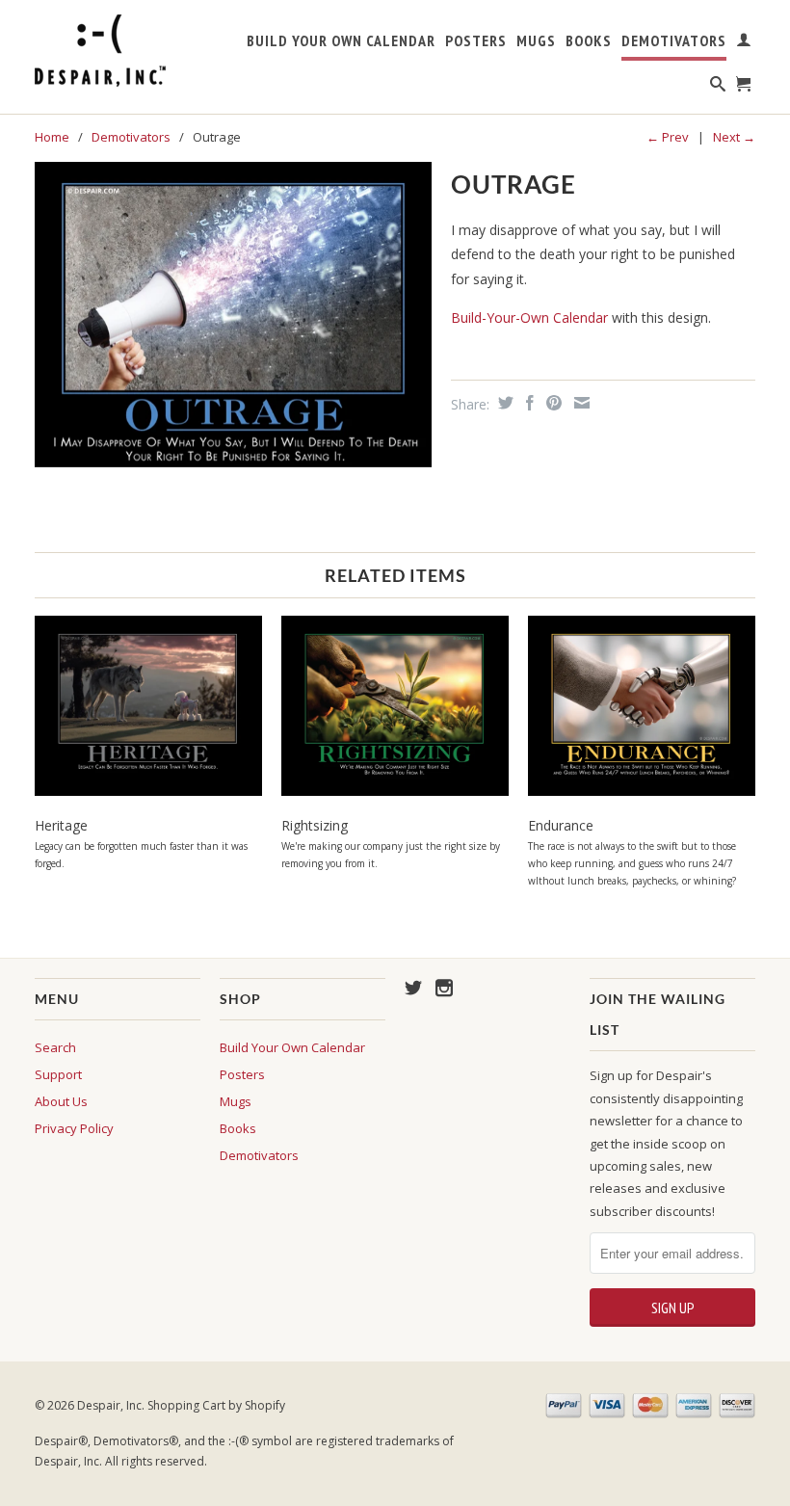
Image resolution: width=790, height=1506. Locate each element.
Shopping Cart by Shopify (216, 1405)
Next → (734, 136)
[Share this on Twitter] (503, 402)
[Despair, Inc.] (117, 50)
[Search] (718, 87)
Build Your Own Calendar (341, 41)
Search (55, 1047)
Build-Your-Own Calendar (531, 317)
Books (589, 41)
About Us (61, 1101)
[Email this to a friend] (579, 402)
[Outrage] (233, 314)
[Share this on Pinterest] (551, 402)
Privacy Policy (74, 1128)
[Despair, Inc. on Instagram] (444, 987)
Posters (476, 41)
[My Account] (744, 43)
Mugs (536, 41)
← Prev (667, 136)
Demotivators (673, 41)
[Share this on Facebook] (527, 402)
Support (58, 1074)
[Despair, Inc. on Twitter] (413, 987)
